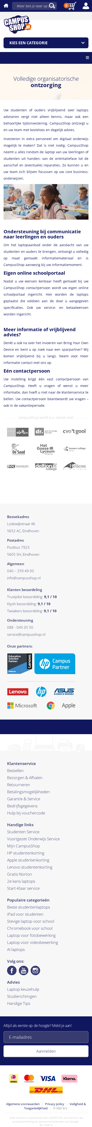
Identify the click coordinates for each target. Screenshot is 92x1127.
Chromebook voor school (30, 928)
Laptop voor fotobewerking (31, 935)
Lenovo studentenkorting (29, 867)
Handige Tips (18, 1003)
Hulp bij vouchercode (26, 813)
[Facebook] (12, 970)
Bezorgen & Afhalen (24, 777)
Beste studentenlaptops (28, 907)
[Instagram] (35, 970)
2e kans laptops (21, 881)
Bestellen (15, 770)
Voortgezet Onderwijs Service (33, 838)
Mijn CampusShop (23, 846)
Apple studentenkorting (28, 860)
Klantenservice (21, 763)
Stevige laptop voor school (30, 921)
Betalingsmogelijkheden (28, 791)
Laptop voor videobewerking (32, 942)
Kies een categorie (28, 42)
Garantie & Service (23, 798)
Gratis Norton (19, 874)
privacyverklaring (23, 1121)
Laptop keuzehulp (23, 989)
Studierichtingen (22, 996)
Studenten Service (23, 831)
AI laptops (16, 949)
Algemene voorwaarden (23, 1104)
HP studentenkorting (25, 853)
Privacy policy (54, 1104)
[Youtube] (23, 970)
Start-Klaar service (23, 888)
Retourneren (18, 784)
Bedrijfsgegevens (22, 806)
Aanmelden (46, 1051)
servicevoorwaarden (51, 1121)
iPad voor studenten (25, 914)
